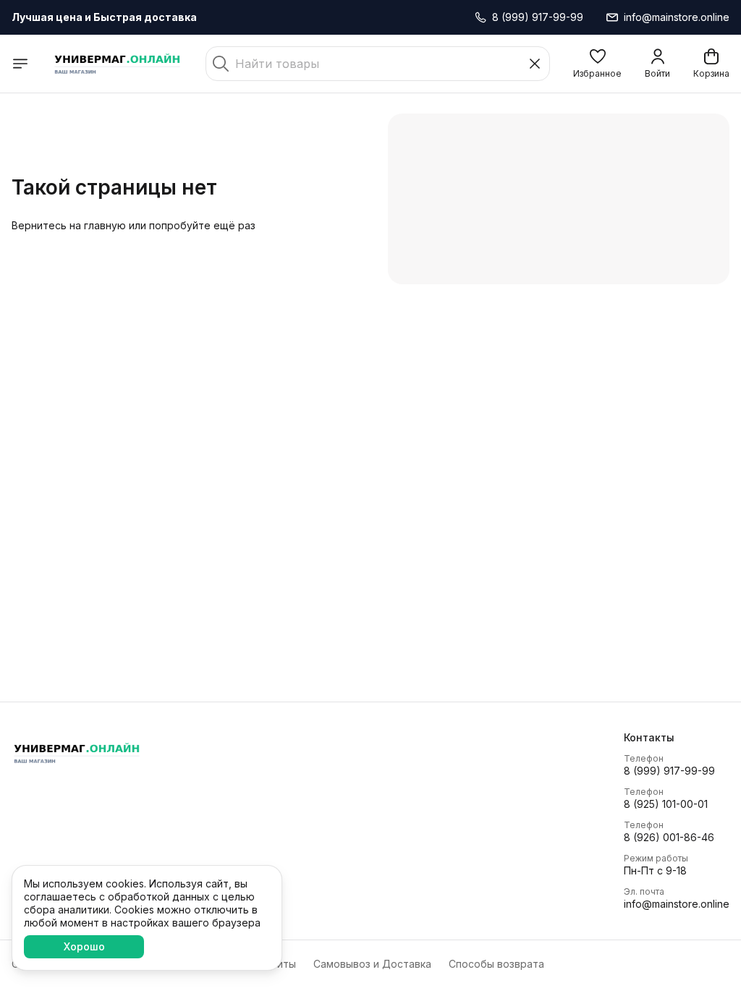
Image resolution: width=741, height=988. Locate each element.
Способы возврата (496, 964)
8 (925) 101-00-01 (666, 804)
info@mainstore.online (676, 904)
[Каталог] (20, 63)
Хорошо (84, 946)
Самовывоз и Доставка (372, 964)
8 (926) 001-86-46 (669, 837)
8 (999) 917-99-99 (669, 771)
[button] (597, 64)
